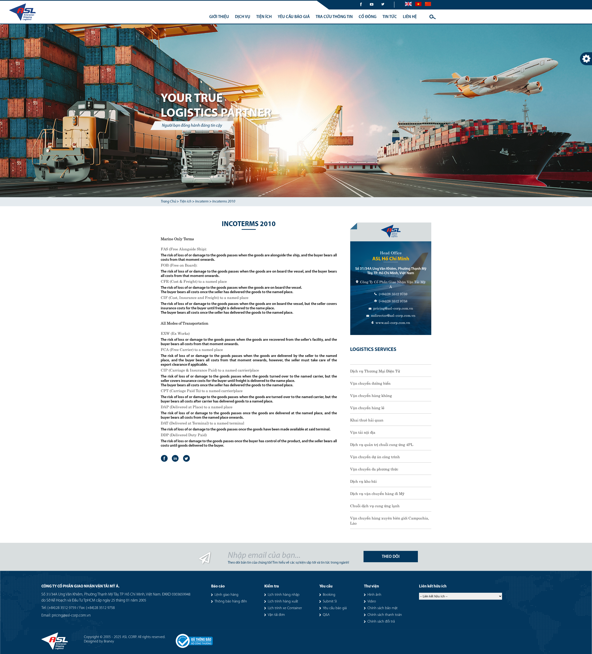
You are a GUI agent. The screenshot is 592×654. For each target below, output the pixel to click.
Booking (329, 595)
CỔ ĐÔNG (367, 17)
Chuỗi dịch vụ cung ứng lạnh (375, 505)
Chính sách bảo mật (382, 608)
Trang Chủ (168, 201)
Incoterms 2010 (223, 201)
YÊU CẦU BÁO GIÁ (294, 17)
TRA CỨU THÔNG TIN (334, 17)
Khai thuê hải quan (366, 419)
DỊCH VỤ (242, 17)
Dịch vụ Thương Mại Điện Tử (375, 370)
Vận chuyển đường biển (370, 382)
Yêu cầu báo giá (335, 608)
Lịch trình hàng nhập (283, 595)
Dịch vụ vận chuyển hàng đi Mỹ (377, 493)
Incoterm (202, 201)
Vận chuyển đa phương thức (374, 468)
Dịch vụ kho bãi (363, 480)
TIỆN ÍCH (264, 17)
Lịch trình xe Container (285, 608)
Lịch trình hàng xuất (283, 601)
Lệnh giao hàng (226, 595)
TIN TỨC (389, 17)
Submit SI (330, 601)
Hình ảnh (374, 595)
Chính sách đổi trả (381, 621)
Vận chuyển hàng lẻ (367, 407)
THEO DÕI (391, 557)
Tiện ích (185, 201)
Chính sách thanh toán (384, 615)
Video (371, 601)
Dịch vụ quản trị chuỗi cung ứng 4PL (381, 444)
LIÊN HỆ (410, 17)
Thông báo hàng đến (231, 601)
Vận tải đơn (276, 615)
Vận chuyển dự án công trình (375, 456)
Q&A (326, 615)
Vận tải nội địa (362, 431)
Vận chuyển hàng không (371, 395)
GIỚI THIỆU (219, 17)
